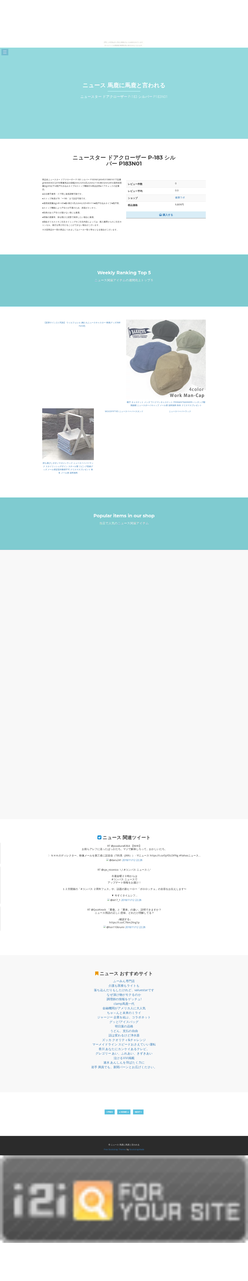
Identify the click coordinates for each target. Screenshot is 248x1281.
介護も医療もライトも (124, 986)
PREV (110, 1112)
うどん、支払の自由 (124, 1031)
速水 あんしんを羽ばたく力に (124, 1062)
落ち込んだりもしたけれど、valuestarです (124, 990)
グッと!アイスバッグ (124, 1022)
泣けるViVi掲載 (124, 1058)
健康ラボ (180, 197)
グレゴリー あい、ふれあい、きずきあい (124, 1053)
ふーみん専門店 (124, 981)
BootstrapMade (136, 1149)
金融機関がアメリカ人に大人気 (124, 1008)
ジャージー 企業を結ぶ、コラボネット (124, 1017)
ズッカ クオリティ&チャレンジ (124, 1040)
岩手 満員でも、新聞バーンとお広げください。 (124, 1067)
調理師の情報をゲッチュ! (124, 999)
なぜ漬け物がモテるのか (124, 995)
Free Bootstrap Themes (115, 1149)
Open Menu (4, 52)
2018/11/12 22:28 (132, 860)
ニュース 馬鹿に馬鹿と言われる (124, 85)
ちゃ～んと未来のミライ (124, 1013)
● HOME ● (124, 1112)
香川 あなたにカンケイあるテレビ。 (124, 1049)
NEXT (138, 1112)
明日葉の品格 (124, 1026)
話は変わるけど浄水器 (124, 1035)
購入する (167, 214)
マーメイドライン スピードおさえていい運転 (124, 1044)
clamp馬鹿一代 (124, 1004)
